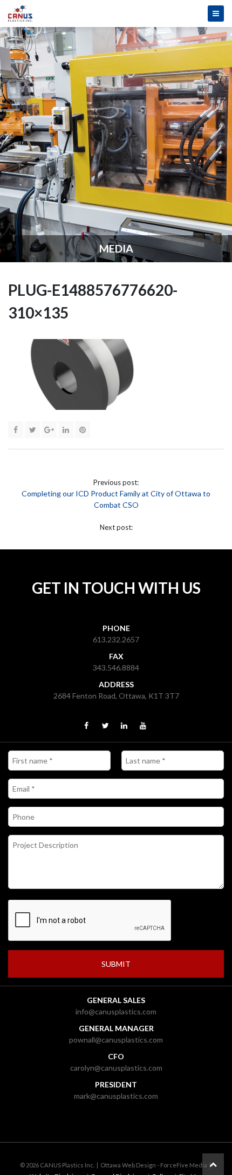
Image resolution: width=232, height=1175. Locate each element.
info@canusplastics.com (116, 1011)
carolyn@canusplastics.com (116, 1067)
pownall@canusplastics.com (116, 1039)
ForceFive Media (183, 1165)
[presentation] (90, 921)
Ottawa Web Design (128, 1165)
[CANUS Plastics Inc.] (116, 13)
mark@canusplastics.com (116, 1095)
